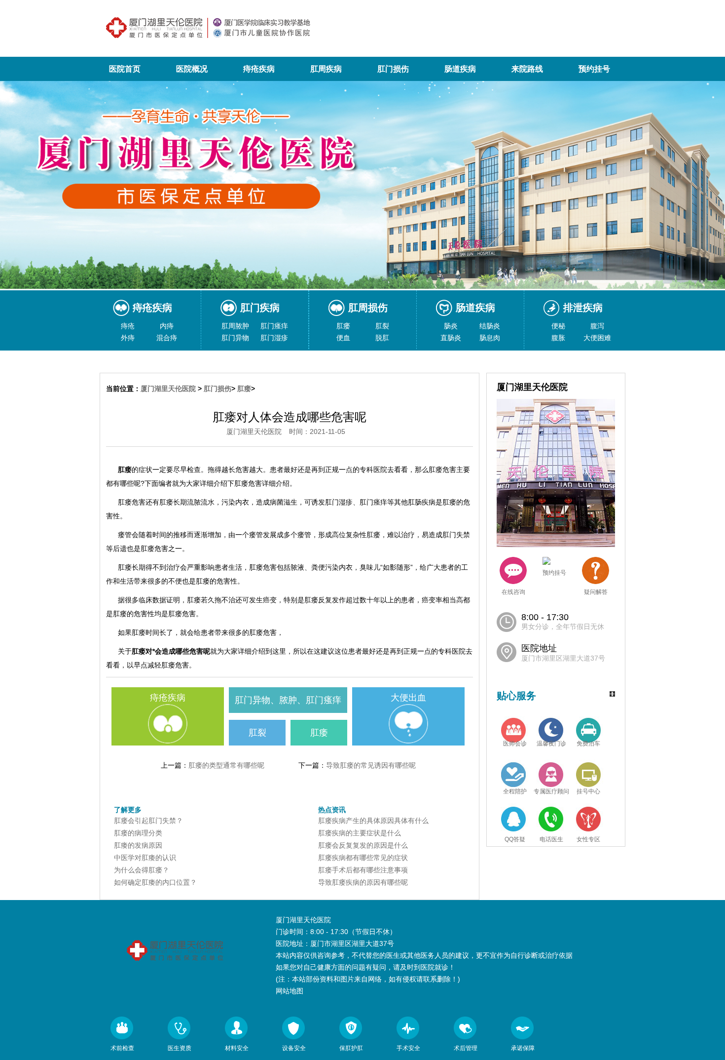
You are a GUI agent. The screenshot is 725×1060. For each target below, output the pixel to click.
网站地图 (289, 991)
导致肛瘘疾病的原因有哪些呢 (363, 882)
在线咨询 (513, 592)
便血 (343, 338)
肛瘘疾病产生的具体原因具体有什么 (373, 820)
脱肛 (382, 338)
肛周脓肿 (235, 326)
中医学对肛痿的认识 (145, 858)
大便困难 (597, 338)
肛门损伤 (393, 69)
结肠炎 (489, 326)
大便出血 (408, 698)
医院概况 (192, 69)
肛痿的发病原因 (138, 845)
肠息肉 (489, 338)
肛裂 (382, 326)
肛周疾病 (326, 69)
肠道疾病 (460, 69)
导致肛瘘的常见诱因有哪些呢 (371, 765)
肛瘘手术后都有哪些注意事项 (363, 870)
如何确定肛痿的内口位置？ (155, 882)
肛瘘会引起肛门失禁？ (148, 820)
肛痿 (319, 733)
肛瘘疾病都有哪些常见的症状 (363, 858)
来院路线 (527, 69)
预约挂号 (594, 69)
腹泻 (597, 326)
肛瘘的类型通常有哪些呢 (226, 765)
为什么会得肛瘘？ (141, 870)
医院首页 (125, 69)
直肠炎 (450, 338)
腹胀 (558, 338)
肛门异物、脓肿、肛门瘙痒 (288, 700)
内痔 (167, 326)
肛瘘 (343, 326)
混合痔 (166, 338)
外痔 (128, 338)
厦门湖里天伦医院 (168, 389)
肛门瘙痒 (274, 326)
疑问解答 (596, 592)
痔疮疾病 (259, 69)
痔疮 (128, 326)
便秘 (558, 326)
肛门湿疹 (274, 338)
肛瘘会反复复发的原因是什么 (363, 845)
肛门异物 (235, 338)
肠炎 (451, 326)
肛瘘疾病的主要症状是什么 (359, 833)
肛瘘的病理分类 (138, 833)
